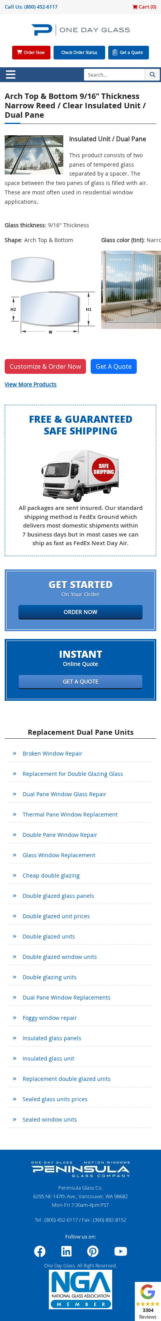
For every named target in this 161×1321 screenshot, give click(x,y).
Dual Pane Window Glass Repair (64, 794)
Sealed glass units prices (55, 1099)
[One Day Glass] (80, 33)
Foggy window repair (50, 1017)
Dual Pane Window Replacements (67, 997)
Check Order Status (79, 52)
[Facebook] (40, 1253)
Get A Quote (114, 366)
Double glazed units (49, 936)
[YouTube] (120, 1253)
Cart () (147, 6)
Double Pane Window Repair (60, 834)
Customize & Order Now (45, 366)
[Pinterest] (92, 1253)
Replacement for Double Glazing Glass (73, 773)
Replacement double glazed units (67, 1078)
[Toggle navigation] (10, 74)
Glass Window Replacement (59, 855)
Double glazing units (50, 977)
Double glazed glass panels (58, 895)
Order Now (34, 52)
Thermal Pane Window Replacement (70, 814)
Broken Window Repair (52, 753)
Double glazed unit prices (56, 916)
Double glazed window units (60, 956)
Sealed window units (50, 1119)
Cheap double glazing (51, 875)
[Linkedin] (66, 1253)
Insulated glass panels (52, 1038)
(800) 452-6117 (40, 6)
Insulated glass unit (48, 1058)
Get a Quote (131, 52)
